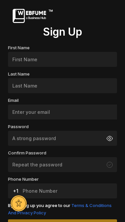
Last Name (19, 74)
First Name (19, 47)
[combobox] (14, 191)
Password (18, 126)
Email (13, 100)
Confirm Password (27, 152)
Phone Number (23, 179)
